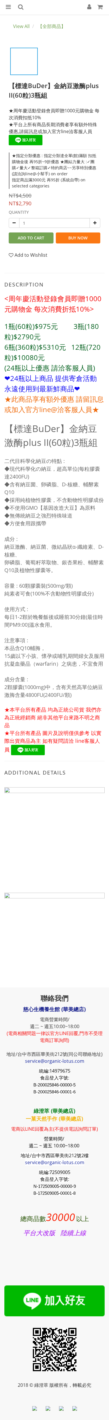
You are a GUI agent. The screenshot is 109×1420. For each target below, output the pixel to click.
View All (21, 26)
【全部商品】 (52, 26)
